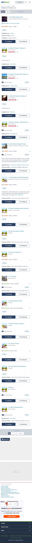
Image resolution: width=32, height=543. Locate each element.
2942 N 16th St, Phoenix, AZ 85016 (11, 23)
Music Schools (16, 179)
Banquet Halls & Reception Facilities (10, 493)
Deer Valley (13, 64)
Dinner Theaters (5, 495)
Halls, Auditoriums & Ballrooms (9, 489)
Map (8, 11)
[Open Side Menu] (29, 2)
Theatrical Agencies (6, 491)
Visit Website (23, 41)
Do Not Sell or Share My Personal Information (20, 535)
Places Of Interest (5, 488)
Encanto (12, 33)
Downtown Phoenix (21, 165)
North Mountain (13, 133)
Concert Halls (16, 210)
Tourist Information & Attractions (9, 492)
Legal (20, 537)
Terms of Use (14, 537)
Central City (13, 165)
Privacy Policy (4, 535)
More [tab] (2, 530)
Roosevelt (28, 165)
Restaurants (4, 494)
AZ (5, 6)
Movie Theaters (12, 50)
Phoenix (8, 6)
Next (20, 433)
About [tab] (3, 523)
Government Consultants (7, 497)
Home (2, 6)
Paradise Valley (13, 85)
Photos (4, 30)
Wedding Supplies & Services (20, 18)
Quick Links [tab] (4, 527)
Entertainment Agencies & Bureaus (21, 145)
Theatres (10, 18)
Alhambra (12, 112)
